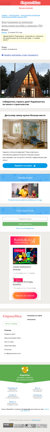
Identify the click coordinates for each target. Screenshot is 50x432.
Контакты (31, 319)
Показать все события (25, 295)
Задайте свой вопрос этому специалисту (21, 55)
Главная (4, 15)
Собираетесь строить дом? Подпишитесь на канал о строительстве (24, 103)
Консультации (14, 15)
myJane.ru (12, 395)
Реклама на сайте (34, 315)
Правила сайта (9, 334)
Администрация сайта (12, 338)
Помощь (7, 330)
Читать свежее (11, 323)
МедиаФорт (25, 375)
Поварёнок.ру (12, 388)
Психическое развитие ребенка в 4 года (25, 200)
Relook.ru (12, 402)
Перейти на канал (23, 165)
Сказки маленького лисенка (22, 268)
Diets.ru (37, 388)
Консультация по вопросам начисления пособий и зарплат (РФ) (21, 16)
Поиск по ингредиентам (25, 228)
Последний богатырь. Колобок (23, 283)
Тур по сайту (9, 342)
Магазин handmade (26, 8)
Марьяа (4, 32)
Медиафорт (36, 420)
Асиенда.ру (37, 395)
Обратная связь (10, 346)
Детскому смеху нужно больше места (25, 115)
